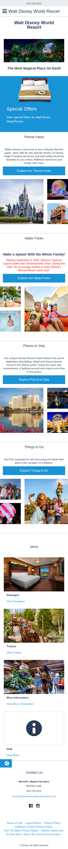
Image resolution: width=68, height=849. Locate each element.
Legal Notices (33, 822)
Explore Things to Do (34, 470)
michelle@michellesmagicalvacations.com (34, 796)
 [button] (4, 11)
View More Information (20, 703)
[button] (34, 104)
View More (13, 755)
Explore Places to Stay (34, 379)
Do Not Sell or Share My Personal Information (33, 834)
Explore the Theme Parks (34, 170)
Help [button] (9, 748)
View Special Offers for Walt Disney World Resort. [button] (28, 119)
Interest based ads (52, 830)
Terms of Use (14, 822)
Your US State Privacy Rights (21, 830)
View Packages (16, 601)
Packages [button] (13, 595)
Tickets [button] (11, 646)
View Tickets (14, 652)
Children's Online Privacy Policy (33, 826)
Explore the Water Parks (34, 278)
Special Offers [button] (22, 108)
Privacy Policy (52, 822)
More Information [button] (18, 697)
